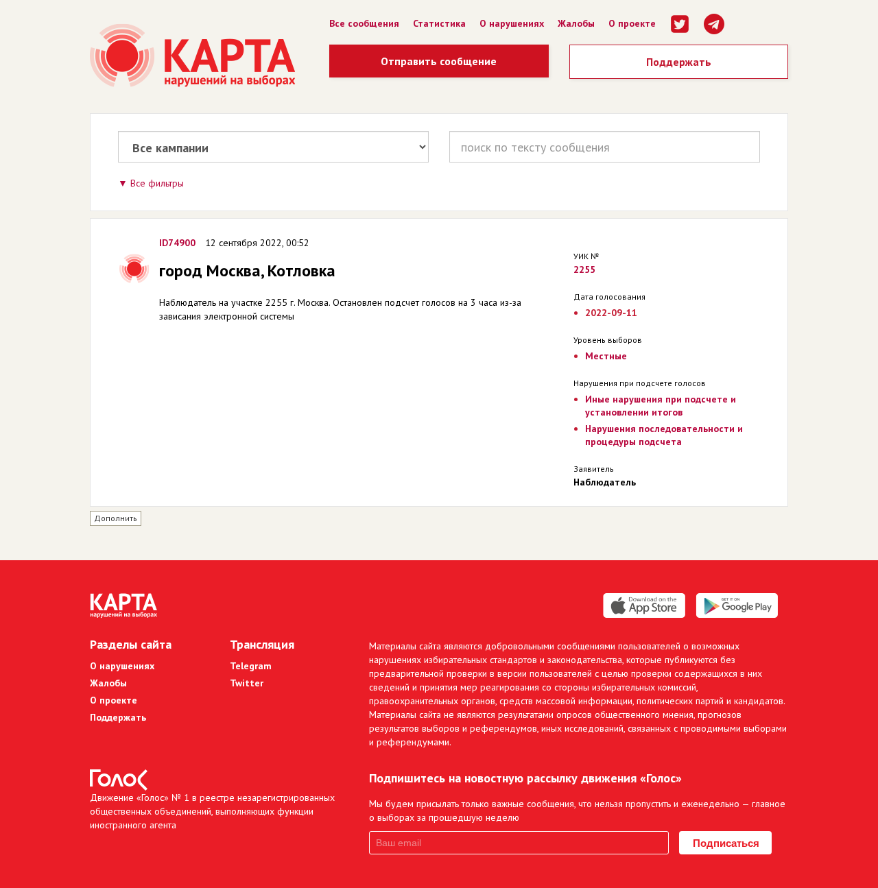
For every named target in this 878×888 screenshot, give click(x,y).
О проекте (632, 23)
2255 (584, 269)
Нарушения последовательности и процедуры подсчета (664, 435)
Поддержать (678, 62)
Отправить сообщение (439, 61)
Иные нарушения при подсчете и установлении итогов (660, 405)
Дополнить (115, 518)
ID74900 (177, 243)
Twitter (246, 683)
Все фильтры (157, 183)
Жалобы (576, 23)
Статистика (439, 23)
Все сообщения (364, 23)
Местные (606, 356)
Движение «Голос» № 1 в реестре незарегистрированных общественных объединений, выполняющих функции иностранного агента (212, 811)
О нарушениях (511, 23)
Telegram (251, 666)
